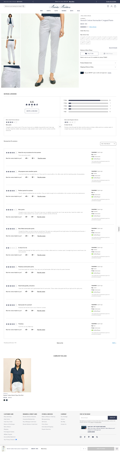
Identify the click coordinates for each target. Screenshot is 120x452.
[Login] (112, 6)
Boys (71, 10)
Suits (56, 10)
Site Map (63, 421)
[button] (115, 6)
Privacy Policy (98, 422)
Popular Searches (46, 429)
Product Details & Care (86, 63)
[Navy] (7, 400)
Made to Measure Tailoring (48, 416)
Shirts (49, 10)
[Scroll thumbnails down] (11, 86)
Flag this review (42, 158)
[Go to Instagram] (80, 437)
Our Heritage (64, 416)
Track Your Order (8, 421)
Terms (92, 422)
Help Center (7, 419)
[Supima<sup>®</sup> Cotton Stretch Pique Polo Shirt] (17, 375)
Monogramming (46, 419)
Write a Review (92, 26)
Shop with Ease (8, 416)
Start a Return (7, 426)
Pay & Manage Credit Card (29, 421)
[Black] (4, 400)
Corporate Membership (29, 419)
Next (114, 343)
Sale (78, 10)
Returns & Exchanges (9, 424)
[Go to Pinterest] (89, 437)
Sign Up (112, 418)
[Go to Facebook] (85, 437)
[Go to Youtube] (93, 437)
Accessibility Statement (9, 437)
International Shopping (47, 426)
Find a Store (45, 424)
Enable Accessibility (111, 1)
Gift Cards (44, 421)
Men (41, 10)
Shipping (6, 429)
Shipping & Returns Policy (86, 67)
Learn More (91, 431)
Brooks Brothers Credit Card (30, 424)
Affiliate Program (8, 434)
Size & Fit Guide (113, 47)
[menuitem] (41, 11)
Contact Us (63, 424)
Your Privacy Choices (9, 439)
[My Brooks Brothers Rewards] (13, 1)
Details (109, 72)
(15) (88, 26)
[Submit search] (23, 6)
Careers (63, 419)
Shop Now (71, 1)
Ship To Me (90, 53)
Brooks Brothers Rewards (29, 416)
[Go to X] (97, 437)
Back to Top (60, 343)
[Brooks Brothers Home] (60, 6)
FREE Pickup (109, 53)
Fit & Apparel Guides (9, 431)
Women (64, 10)
